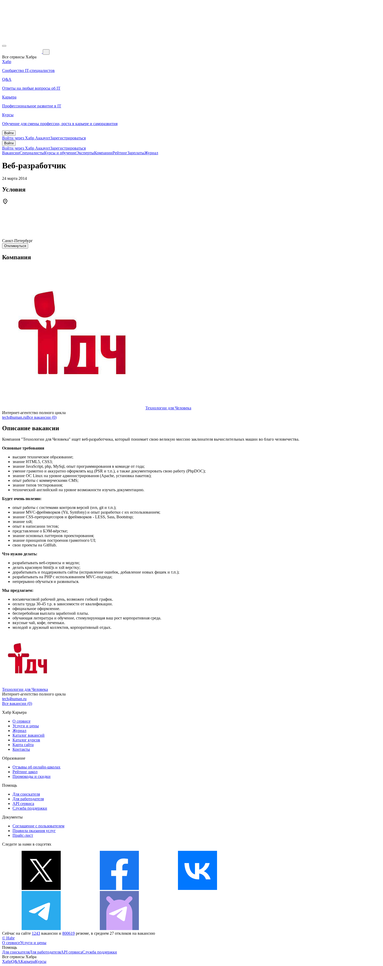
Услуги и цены (26, 726)
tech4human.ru (14, 417)
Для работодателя (28, 799)
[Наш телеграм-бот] (119, 928)
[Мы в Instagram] (276, 888)
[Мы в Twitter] (41, 888)
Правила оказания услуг (34, 830)
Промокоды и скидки (32, 776)
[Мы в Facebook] (119, 888)
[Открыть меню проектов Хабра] (4, 46)
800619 (68, 933)
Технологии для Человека (168, 408)
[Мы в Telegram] (41, 928)
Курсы (40, 961)
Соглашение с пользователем (38, 826)
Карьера (28, 961)
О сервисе (21, 721)
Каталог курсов (26, 740)
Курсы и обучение (60, 153)
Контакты (21, 749)
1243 (36, 933)
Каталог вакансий (29, 735)
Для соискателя (26, 794)
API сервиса (23, 803)
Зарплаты (135, 153)
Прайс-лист (23, 835)
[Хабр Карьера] (22, 52)
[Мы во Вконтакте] (197, 888)
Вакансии (11, 153)
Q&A (16, 961)
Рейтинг (120, 153)
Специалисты (32, 153)
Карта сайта (23, 744)
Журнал (151, 153)
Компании (103, 153)
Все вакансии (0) (42, 417)
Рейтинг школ (25, 772)
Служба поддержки (30, 808)
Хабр (6, 961)
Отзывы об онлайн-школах (36, 767)
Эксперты (85, 153)
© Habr (8, 938)
